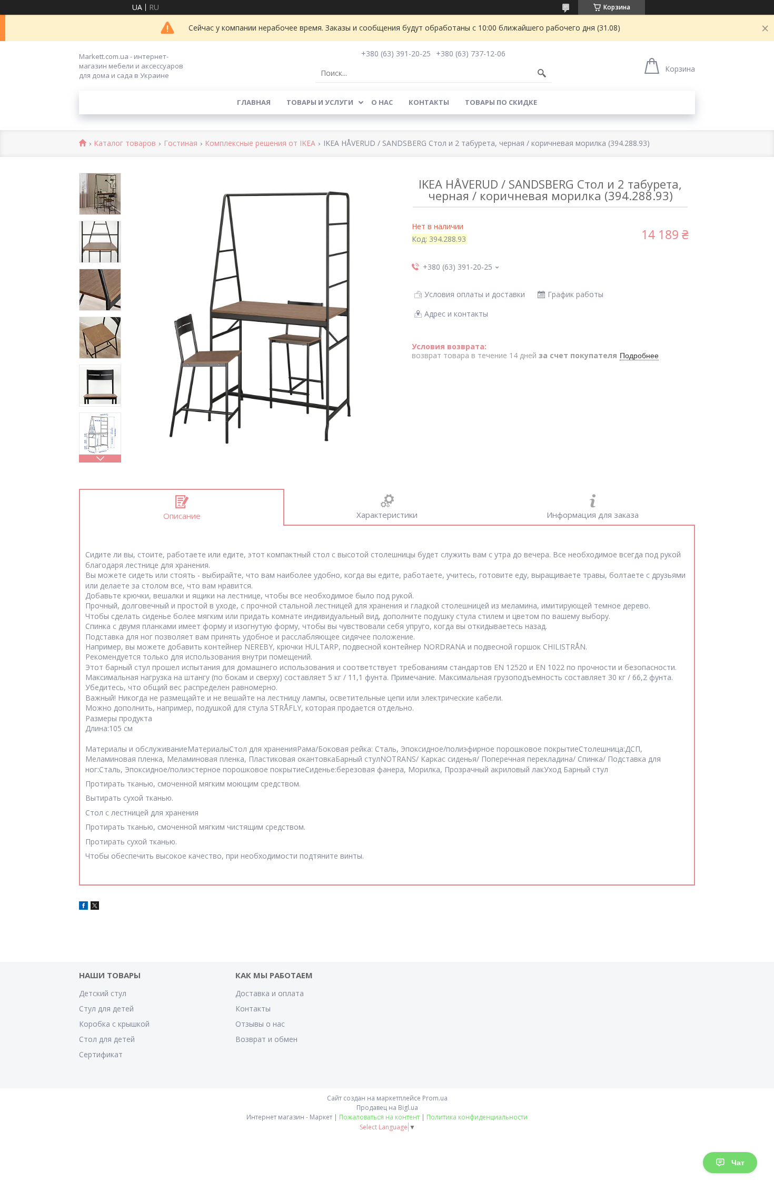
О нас (382, 102)
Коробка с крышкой (114, 1024)
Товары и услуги (319, 102)
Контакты (429, 102)
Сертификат (101, 1054)
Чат (738, 1162)
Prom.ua (435, 1098)
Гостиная (180, 143)
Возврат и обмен (266, 1039)
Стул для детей (106, 1009)
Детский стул (102, 993)
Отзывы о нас (260, 1024)
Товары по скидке (501, 102)
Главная (254, 102)
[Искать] (542, 73)
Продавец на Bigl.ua (387, 1107)
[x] (95, 907)
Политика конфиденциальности (477, 1117)
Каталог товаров (125, 143)
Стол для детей (107, 1039)
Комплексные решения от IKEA (260, 143)
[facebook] (83, 907)
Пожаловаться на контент (379, 1117)
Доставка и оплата (269, 993)
